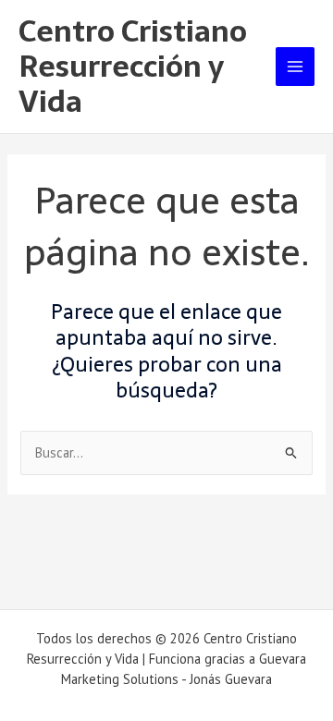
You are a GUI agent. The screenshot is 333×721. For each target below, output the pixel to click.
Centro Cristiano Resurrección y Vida (132, 67)
